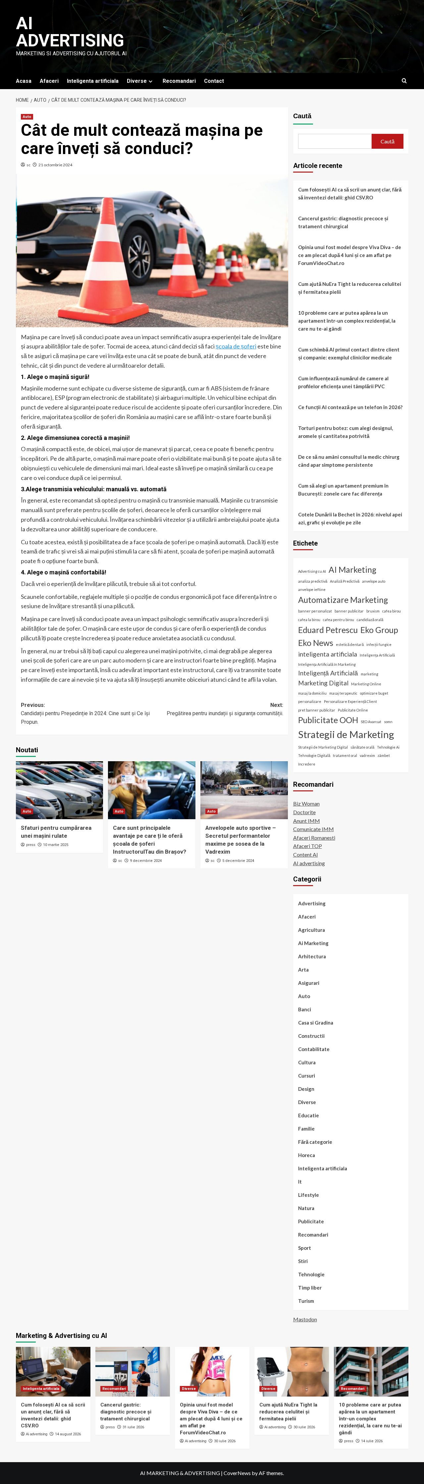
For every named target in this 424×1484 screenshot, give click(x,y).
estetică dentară (350, 644)
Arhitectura (312, 957)
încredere (306, 764)
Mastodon (305, 1319)
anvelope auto (373, 581)
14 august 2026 (68, 1434)
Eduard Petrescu (328, 630)
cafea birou (391, 611)
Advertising (312, 904)
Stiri (303, 1261)
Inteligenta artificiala (93, 81)
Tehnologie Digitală (314, 756)
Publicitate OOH (328, 720)
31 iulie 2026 (133, 1427)
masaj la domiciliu (312, 693)
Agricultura (311, 930)
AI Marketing (352, 569)
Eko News (315, 643)
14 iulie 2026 (372, 1441)
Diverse (137, 81)
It (300, 1182)
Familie (306, 1129)
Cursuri (306, 1076)
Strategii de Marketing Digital (323, 747)
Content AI (305, 854)
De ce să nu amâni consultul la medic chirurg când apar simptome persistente (348, 461)
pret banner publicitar (316, 710)
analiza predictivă (312, 581)
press (30, 845)
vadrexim (367, 756)
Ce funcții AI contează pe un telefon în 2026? (350, 407)
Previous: (85, 713)
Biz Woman (306, 804)
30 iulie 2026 (225, 1441)
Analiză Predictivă (344, 581)
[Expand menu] (150, 81)
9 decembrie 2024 (146, 861)
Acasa (23, 81)
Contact (214, 81)
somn (388, 722)
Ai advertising (70, 32)
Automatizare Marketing (343, 600)
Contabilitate (314, 1049)
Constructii (311, 1036)
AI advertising (309, 863)
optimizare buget (374, 693)
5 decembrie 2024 (238, 861)
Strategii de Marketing (346, 734)
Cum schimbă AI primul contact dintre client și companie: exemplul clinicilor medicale (348, 353)
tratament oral (345, 756)
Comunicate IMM (313, 829)
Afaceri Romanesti (314, 837)
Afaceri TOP (307, 846)
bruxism (373, 611)
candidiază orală (370, 619)
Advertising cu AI (312, 571)
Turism (306, 1301)
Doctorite (304, 812)
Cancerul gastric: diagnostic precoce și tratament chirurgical (343, 222)
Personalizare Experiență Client (350, 701)
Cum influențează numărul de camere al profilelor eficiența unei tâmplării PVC (343, 382)
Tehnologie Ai (388, 747)
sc (28, 164)
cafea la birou (309, 619)
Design (306, 1089)
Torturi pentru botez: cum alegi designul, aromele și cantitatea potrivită (345, 432)
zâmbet (384, 756)
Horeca (306, 1155)
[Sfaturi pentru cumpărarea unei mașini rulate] (59, 790)
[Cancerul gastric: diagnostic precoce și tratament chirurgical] (132, 1372)
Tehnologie (311, 1275)
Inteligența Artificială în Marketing (327, 664)
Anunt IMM (306, 821)
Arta (303, 970)
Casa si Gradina (315, 1023)
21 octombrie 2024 (55, 164)
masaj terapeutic (343, 693)
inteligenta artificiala (327, 654)
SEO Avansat (371, 722)
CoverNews (237, 1473)
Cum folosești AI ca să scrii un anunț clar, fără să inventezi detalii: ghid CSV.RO (349, 193)
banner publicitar (349, 611)
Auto (27, 117)
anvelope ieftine (312, 590)
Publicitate (311, 1222)
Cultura (307, 1063)
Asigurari (308, 983)
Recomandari (179, 81)
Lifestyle (308, 1195)
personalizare (309, 701)
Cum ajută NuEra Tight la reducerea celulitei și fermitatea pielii (349, 288)
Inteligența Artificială (377, 655)
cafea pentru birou (338, 619)
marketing (369, 674)
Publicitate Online (353, 710)
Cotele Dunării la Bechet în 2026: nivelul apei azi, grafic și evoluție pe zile (350, 518)
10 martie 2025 (55, 845)
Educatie (308, 1116)
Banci (304, 1010)
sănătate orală (362, 747)
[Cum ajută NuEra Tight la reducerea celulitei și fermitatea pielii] (291, 1372)
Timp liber (310, 1288)
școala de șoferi (236, 346)
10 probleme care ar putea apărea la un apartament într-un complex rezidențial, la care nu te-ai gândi (347, 321)
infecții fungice (379, 644)
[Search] (404, 81)
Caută (302, 116)
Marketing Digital (323, 683)
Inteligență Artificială (328, 673)
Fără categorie (315, 1142)
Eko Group (379, 630)
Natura (306, 1208)
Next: (225, 709)
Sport (304, 1248)
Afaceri (49, 81)
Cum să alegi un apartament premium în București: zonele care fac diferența (343, 490)
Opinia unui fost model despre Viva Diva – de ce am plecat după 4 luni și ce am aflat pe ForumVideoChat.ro (349, 255)
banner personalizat (315, 611)
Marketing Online (366, 684)
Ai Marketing (313, 943)
